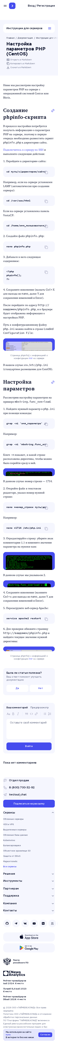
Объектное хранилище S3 (16, 851)
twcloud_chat (18, 794)
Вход (31, 5)
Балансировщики (12, 845)
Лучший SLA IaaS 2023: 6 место (15, 990)
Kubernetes (9, 840)
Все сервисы (9, 866)
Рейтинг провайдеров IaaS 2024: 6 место (14, 982)
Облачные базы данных (15, 835)
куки (8, 1034)
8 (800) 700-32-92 (22, 787)
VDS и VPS (8, 824)
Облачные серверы (13, 819)
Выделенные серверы (14, 829)
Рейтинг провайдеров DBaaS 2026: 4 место (14, 998)
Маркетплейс (10, 861)
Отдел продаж (19, 780)
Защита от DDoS (11, 856)
